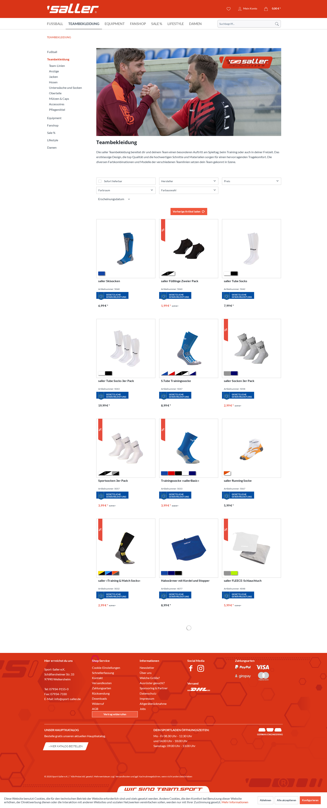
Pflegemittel (57, 109)
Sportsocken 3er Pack (113, 480)
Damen (52, 147)
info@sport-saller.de (67, 699)
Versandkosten (102, 683)
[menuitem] (249, 23)
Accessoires (56, 104)
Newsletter (147, 667)
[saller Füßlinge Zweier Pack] (188, 248)
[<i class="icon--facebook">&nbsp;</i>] (191, 669)
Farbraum (104, 190)
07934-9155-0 (59, 689)
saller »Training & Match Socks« (119, 580)
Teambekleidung (58, 59)
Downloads (99, 698)
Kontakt (97, 678)
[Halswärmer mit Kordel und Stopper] (188, 548)
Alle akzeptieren (286, 800)
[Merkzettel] (228, 9)
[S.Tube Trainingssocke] (188, 348)
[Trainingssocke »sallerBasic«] (188, 448)
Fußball (52, 52)
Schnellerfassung (103, 673)
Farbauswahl (168, 190)
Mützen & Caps (59, 98)
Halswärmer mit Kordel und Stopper (185, 580)
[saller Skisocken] (125, 248)
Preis (227, 181)
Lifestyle (52, 140)
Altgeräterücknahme (153, 703)
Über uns (146, 673)
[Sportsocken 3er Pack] (125, 448)
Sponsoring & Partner (154, 688)
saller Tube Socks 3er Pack (116, 381)
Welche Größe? (150, 678)
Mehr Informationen (235, 802)
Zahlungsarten (101, 688)
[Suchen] (277, 23)
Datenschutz (148, 693)
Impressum (147, 698)
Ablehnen (265, 800)
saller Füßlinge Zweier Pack (179, 281)
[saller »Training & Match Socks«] (125, 548)
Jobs (143, 708)
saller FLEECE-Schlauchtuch (243, 580)
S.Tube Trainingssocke (176, 381)
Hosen (53, 82)
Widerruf (98, 703)
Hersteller (167, 181)
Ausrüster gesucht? (152, 683)
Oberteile (55, 93)
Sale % (51, 132)
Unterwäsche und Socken (65, 87)
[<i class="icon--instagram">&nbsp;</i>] (201, 669)
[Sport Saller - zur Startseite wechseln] (73, 9)
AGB (95, 708)
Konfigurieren (310, 800)
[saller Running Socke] (251, 448)
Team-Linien (57, 65)
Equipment (54, 118)
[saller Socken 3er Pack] (251, 348)
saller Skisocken (109, 281)
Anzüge (54, 71)
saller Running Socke (238, 480)
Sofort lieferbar (113, 181)
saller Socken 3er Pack (239, 381)
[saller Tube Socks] (251, 248)
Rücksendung (101, 693)
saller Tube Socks (235, 281)
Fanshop (52, 125)
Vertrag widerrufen (115, 714)
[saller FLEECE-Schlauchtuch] (251, 548)
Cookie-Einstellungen (106, 667)
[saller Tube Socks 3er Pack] (125, 348)
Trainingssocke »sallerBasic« (180, 480)
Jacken (53, 76)
